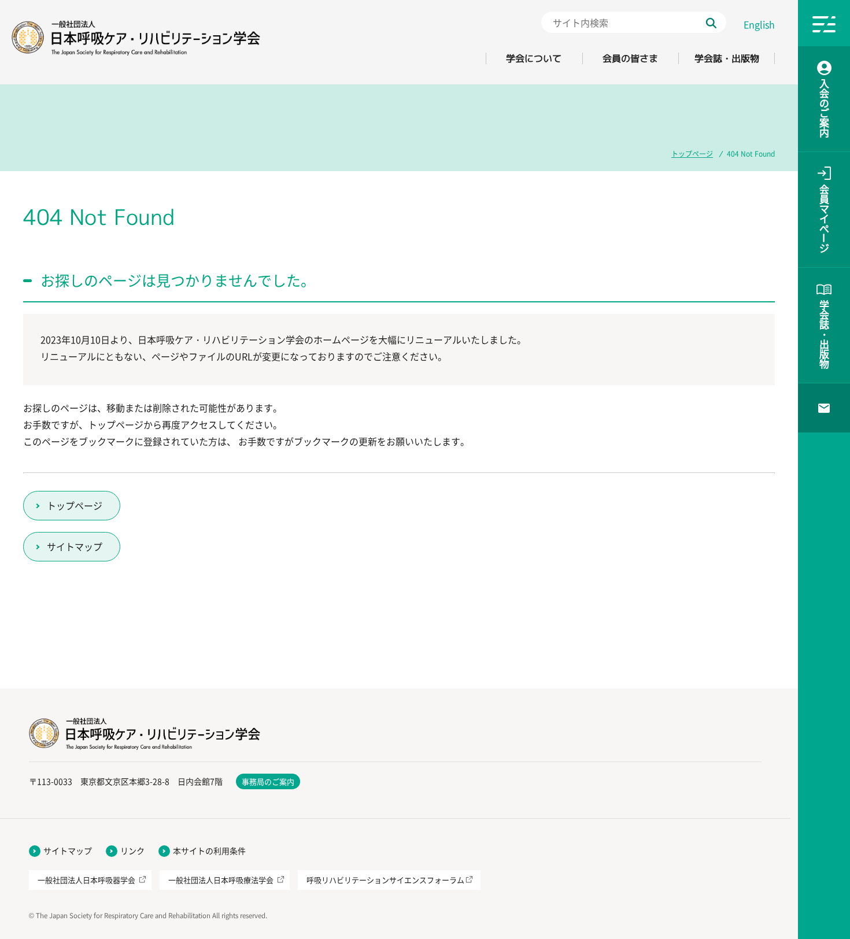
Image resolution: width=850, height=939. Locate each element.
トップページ (692, 154)
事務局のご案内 (268, 781)
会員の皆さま (630, 58)
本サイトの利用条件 (209, 850)
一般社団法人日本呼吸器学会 (86, 879)
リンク (132, 850)
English (759, 24)
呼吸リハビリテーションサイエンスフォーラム (385, 879)
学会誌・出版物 (726, 58)
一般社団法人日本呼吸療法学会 (221, 879)
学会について (533, 58)
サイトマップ (74, 546)
